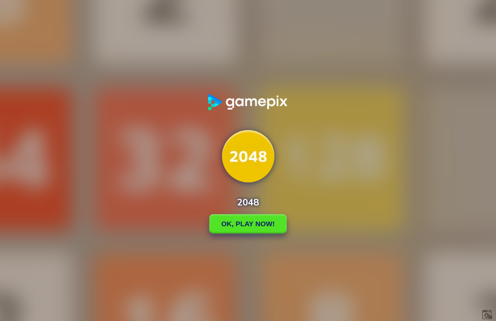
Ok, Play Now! (248, 224)
